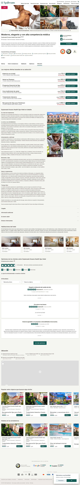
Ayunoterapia (52, 3)
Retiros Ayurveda (25, 3)
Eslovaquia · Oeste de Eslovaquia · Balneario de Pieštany (13, 39)
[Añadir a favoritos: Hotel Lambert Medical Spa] (75, 394)
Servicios (27, 482)
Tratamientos (66, 3)
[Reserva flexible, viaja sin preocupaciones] (70, 30)
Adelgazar (59, 3)
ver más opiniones (40, 343)
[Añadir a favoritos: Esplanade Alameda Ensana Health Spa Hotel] (27, 394)
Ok (71, 480)
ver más (2, 57)
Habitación (23, 63)
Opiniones (31, 63)
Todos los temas (75, 3)
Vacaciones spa (44, 3)
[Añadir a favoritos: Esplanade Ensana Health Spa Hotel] (77, 7)
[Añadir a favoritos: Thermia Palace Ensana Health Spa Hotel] (3, 394)
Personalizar (61, 480)
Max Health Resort (58, 406)
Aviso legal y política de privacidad (18, 482)
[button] (40, 372)
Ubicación (39, 63)
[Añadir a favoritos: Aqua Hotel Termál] (51, 425)
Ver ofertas (68, 43)
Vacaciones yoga (34, 3)
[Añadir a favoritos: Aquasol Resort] (75, 425)
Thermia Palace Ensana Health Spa (11, 407)
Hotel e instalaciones (13, 63)
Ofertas (3, 63)
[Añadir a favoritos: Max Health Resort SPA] (51, 394)
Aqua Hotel (55, 437)
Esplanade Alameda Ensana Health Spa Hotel (35, 407)
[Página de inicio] (8, 2)
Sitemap (31, 482)
